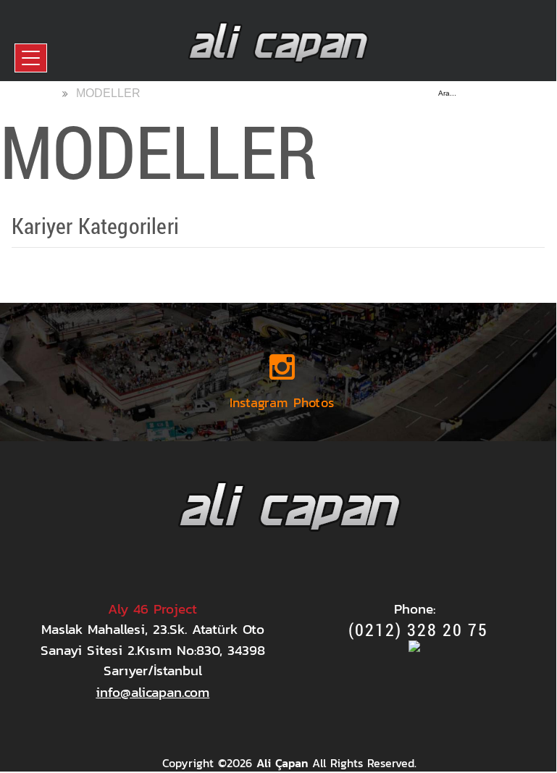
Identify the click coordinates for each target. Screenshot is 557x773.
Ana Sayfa (27, 92)
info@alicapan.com (152, 692)
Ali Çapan (282, 763)
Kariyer (58, 263)
